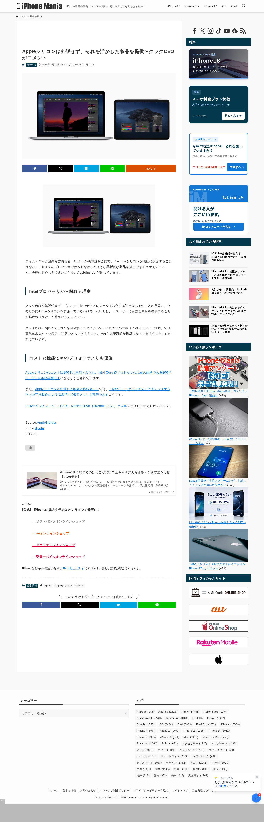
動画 (181, 769)
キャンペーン (192, 749)
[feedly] (234, 30)
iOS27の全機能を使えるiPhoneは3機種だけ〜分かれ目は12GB (228, 257)
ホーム (55, 790)
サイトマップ (180, 790)
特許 (143, 775)
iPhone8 (145, 730)
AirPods (145, 711)
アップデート (223, 743)
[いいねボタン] (30, 448)
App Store (177, 718)
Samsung (147, 743)
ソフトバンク (204, 756)
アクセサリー (194, 743)
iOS (166, 724)
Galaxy (216, 718)
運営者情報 (69, 790)
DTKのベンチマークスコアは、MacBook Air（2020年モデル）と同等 (76, 406)
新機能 (201, 769)
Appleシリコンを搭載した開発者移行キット (67, 389)
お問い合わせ (88, 790)
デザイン (176, 762)
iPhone (79, 585)
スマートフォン (174, 756)
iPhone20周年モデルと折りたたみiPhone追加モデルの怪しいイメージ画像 (229, 329)
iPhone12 (169, 730)
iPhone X (169, 737)
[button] (34, 168)
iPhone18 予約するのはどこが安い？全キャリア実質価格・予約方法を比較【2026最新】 (115, 474)
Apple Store (215, 711)
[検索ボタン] (243, 6)
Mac (191, 737)
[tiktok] (218, 30)
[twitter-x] (202, 30)
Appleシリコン (63, 585)
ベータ (220, 762)
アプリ (145, 749)
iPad (184, 724)
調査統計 (198, 775)
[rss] (242, 30)
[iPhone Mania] (39, 6)
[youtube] (226, 30)
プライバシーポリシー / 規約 (150, 790)
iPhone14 (219, 730)
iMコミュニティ (73, 568)
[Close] (2, 801)
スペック (146, 756)
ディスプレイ (149, 762)
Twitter (170, 743)
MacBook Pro (215, 737)
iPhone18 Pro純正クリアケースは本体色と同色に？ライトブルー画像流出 (228, 275)
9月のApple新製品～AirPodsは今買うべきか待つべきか (229, 291)
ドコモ (198, 762)
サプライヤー (221, 749)
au (197, 718)
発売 (160, 775)
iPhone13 (194, 730)
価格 (162, 769)
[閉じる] (257, 777)
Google (145, 724)
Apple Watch (149, 718)
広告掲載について (202, 790)
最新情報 (31, 64)
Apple (39, 428)
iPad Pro (206, 724)
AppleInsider (46, 422)
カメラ (166, 749)
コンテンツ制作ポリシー (114, 790)
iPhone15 (146, 737)
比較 (220, 769)
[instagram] (210, 30)
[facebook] (194, 30)
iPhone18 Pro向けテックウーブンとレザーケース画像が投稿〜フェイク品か (228, 311)
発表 (177, 775)
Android (167, 711)
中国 (144, 769)
